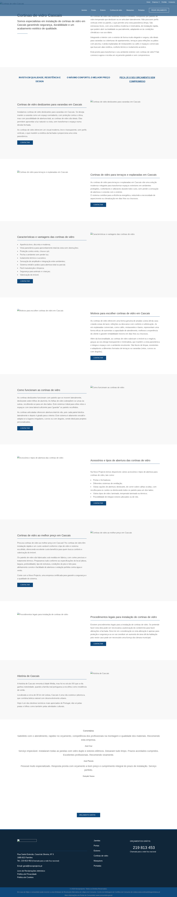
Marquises (98, 861)
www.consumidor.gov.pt (104, 895)
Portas (96, 845)
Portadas (97, 866)
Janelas (97, 840)
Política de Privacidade (27, 874)
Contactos (172, 2)
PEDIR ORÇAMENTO (159, 10)
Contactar (25, 142)
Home (148, 2)
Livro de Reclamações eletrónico (31, 871)
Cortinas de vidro (101, 856)
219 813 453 (26, 861)
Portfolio (164, 2)
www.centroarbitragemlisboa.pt (149, 892)
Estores (97, 851)
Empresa (155, 2)
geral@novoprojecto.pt (32, 866)
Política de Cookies (25, 877)
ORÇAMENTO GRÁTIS (87, 815)
